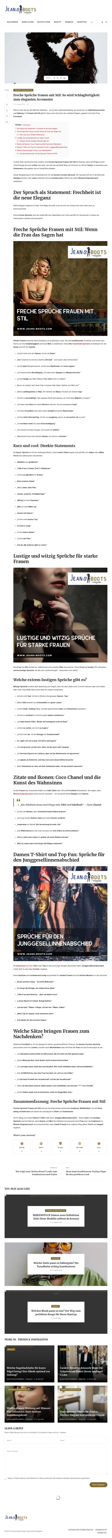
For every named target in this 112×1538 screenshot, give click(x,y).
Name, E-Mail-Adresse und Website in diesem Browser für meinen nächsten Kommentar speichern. (49, 1478)
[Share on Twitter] (7, 110)
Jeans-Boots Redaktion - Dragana (19, 1379)
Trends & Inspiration (23, 90)
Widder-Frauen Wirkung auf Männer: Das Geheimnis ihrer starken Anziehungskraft (29, 1412)
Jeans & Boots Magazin (34, 1531)
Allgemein (12, 22)
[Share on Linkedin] (7, 122)
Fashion (69, 22)
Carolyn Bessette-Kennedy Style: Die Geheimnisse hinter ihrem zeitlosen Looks (81, 1371)
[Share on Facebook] (7, 105)
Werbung (102, 1533)
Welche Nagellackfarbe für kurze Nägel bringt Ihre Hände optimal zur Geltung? (28, 1371)
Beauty (57, 22)
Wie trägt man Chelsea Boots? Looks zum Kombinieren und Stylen (36, 1173)
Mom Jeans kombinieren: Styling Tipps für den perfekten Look (86, 1173)
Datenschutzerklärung (81, 1530)
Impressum (101, 1530)
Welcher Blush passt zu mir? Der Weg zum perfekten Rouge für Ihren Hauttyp (56, 1312)
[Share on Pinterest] (7, 116)
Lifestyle (82, 22)
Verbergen (26, 125)
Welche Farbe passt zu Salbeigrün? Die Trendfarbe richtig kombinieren (56, 1265)
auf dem (27, 966)
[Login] (102, 22)
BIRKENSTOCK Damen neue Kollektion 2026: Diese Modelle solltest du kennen (56, 1217)
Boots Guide (43, 22)
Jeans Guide (28, 22)
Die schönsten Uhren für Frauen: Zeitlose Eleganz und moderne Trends (82, 1413)
